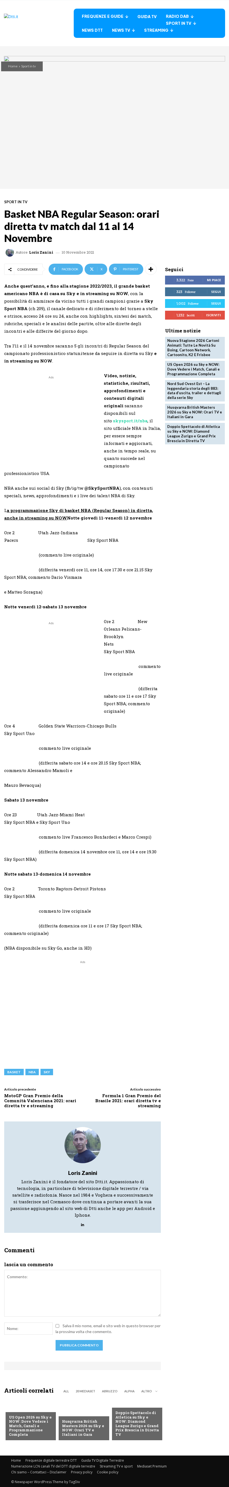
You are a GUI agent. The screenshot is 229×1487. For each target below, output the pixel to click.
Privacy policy (81, 1472)
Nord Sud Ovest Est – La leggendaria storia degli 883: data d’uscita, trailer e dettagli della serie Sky (194, 390)
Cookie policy (107, 1472)
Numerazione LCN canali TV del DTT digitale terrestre (53, 1466)
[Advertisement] (51, 419)
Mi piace (214, 280)
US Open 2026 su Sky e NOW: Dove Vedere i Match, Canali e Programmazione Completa (30, 1426)
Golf (66, 1412)
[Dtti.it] (39, 23)
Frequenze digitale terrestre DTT (51, 1460)
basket (14, 1072)
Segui (216, 292)
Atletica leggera (131, 1403)
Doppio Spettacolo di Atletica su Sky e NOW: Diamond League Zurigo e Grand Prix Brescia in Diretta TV (137, 1423)
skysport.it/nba (130, 420)
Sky (47, 1072)
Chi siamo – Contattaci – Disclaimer (38, 1472)
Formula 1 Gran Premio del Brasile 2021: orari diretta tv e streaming (128, 1100)
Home (13, 66)
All (66, 1391)
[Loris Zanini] (11, 252)
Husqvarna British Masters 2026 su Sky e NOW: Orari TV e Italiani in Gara (83, 1428)
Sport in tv (28, 66)
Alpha (129, 1391)
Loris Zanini (41, 252)
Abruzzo (110, 1391)
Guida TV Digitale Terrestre (102, 1460)
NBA (32, 1072)
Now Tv (16, 1408)
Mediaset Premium (152, 1466)
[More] (151, 269)
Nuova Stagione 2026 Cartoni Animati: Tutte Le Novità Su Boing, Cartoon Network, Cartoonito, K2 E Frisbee (193, 347)
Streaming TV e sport (116, 1466)
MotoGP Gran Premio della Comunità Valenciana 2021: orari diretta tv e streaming (40, 1100)
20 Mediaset (85, 1391)
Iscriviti (213, 315)
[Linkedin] (82, 1223)
